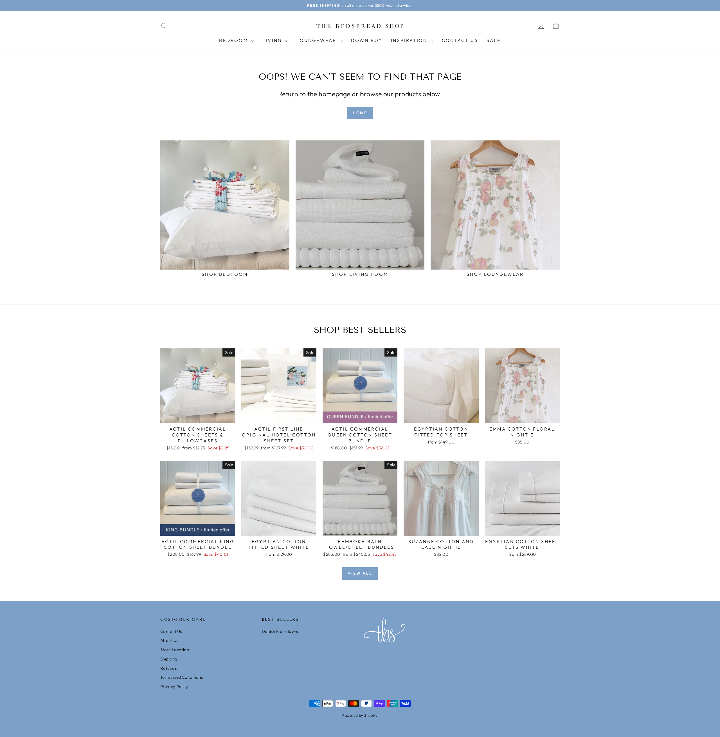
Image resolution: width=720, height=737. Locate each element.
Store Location (174, 649)
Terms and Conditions (181, 677)
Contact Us (460, 40)
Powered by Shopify (359, 715)
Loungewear (317, 40)
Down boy (367, 40)
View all (360, 573)
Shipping (168, 659)
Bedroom (234, 40)
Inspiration (410, 40)
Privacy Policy (174, 686)
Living (273, 40)
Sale (494, 40)
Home (360, 112)
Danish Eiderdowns (280, 631)
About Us (169, 640)
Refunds (168, 668)
